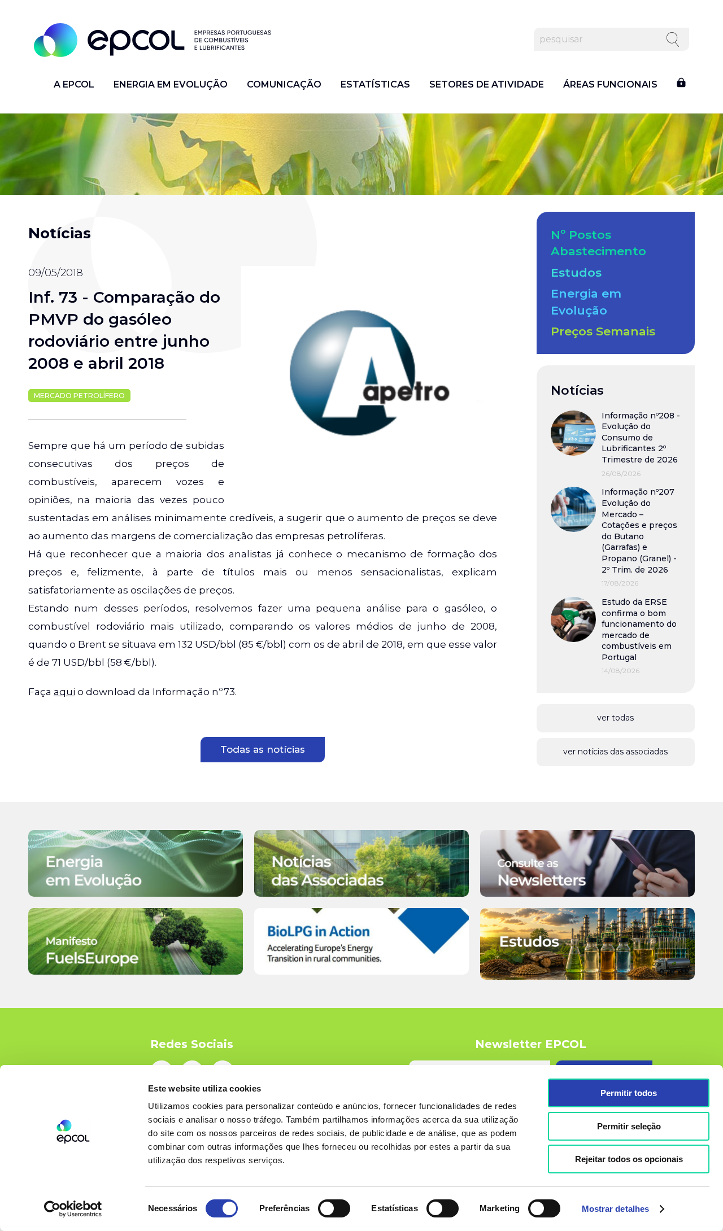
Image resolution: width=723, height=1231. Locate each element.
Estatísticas (375, 84)
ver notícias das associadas (615, 752)
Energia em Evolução (171, 84)
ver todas (615, 718)
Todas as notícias (262, 749)
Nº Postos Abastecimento (598, 243)
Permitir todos (628, 1093)
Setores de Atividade (486, 84)
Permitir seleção (629, 1126)
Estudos (576, 272)
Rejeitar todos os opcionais (629, 1159)
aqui (64, 691)
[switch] (334, 1208)
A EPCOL (74, 84)
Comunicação (284, 84)
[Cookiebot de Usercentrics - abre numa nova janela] (73, 1209)
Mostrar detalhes (616, 1208)
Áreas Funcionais (610, 84)
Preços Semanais (603, 331)
